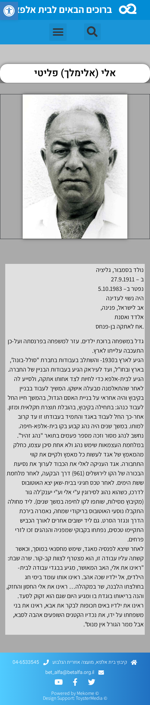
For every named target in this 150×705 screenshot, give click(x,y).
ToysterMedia (89, 698)
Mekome (85, 693)
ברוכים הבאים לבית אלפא (63, 9)
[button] (9, 11)
